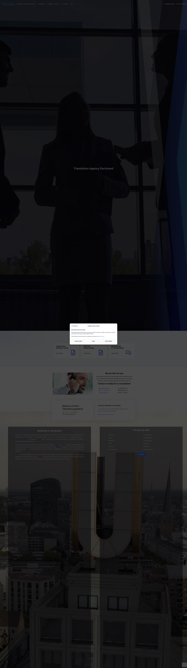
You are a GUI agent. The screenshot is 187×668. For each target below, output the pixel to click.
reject (93, 341)
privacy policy (101, 336)
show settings (108, 341)
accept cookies (78, 341)
